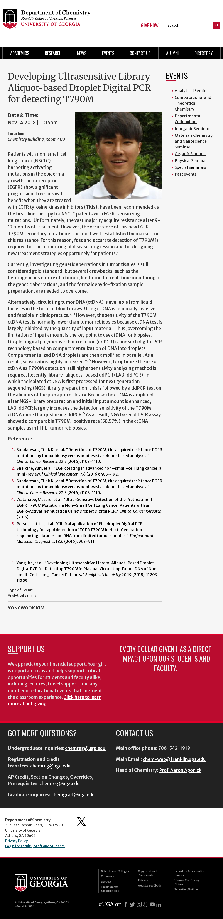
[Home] (52, 22)
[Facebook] (125, 904)
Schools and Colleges (115, 871)
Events (108, 53)
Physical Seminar (191, 160)
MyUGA (106, 881)
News (81, 53)
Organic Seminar (190, 153)
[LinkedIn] (158, 904)
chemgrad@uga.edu (73, 795)
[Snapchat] (145, 904)
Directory (203, 53)
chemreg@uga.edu (85, 748)
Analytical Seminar (23, 595)
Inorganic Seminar (192, 128)
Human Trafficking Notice (187, 882)
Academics (19, 53)
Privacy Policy (16, 841)
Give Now (150, 25)
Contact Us (140, 53)
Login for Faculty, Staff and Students (35, 846)
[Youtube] (152, 904)
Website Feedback (149, 885)
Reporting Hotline (186, 889)
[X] (132, 904)
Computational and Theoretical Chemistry (193, 103)
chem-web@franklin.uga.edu (174, 759)
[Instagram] (139, 904)
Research (53, 53)
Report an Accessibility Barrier (189, 873)
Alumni (172, 53)
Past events (186, 174)
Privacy (143, 880)
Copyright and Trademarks (147, 873)
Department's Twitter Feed (81, 821)
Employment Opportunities (110, 888)
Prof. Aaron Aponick (180, 770)
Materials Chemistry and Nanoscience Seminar (194, 141)
